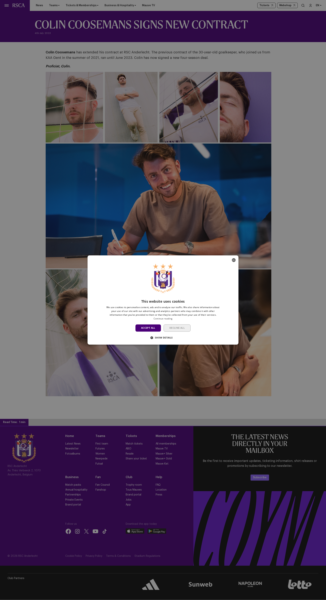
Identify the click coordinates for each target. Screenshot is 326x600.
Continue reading (163, 318)
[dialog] (163, 300)
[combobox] (234, 260)
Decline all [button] (177, 327)
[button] (163, 337)
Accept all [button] (148, 327)
